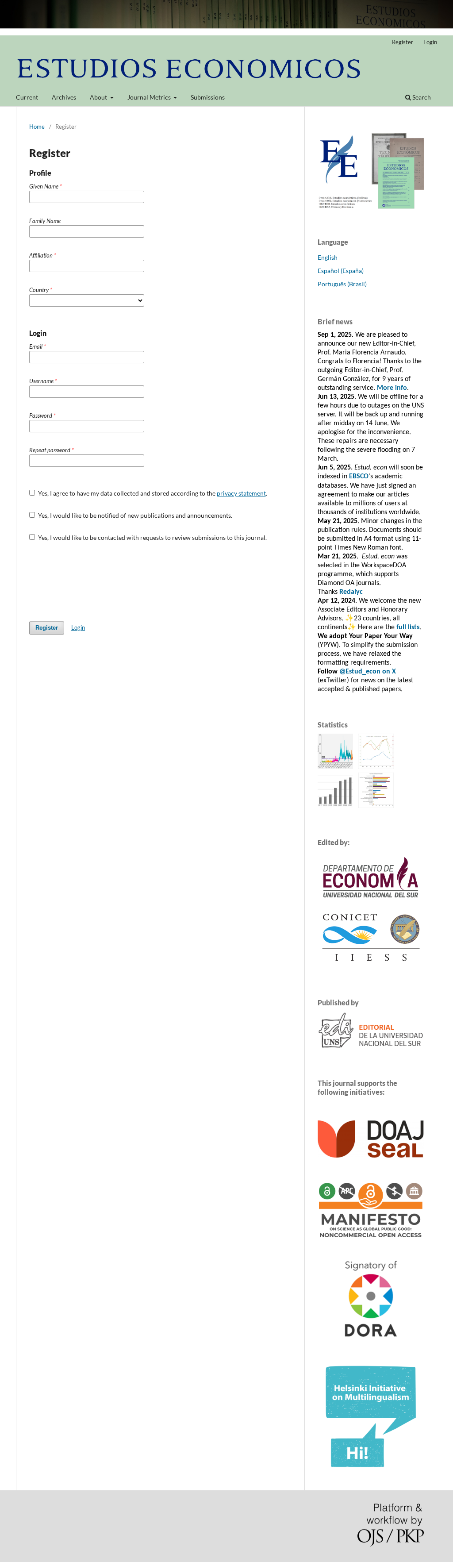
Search (421, 97)
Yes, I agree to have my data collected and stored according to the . (152, 493)
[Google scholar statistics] (337, 805)
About (99, 97)
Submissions (208, 97)
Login (430, 42)
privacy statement (241, 493)
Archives (64, 97)
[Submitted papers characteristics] (376, 805)
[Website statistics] (337, 766)
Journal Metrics (149, 97)
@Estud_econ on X (367, 671)
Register (402, 42)
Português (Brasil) (342, 284)
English (328, 257)
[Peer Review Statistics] (377, 766)
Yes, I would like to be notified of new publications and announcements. (134, 515)
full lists (407, 627)
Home (37, 126)
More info (392, 388)
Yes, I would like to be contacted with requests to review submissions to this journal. (152, 537)
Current (27, 97)
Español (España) (341, 270)
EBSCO (359, 476)
